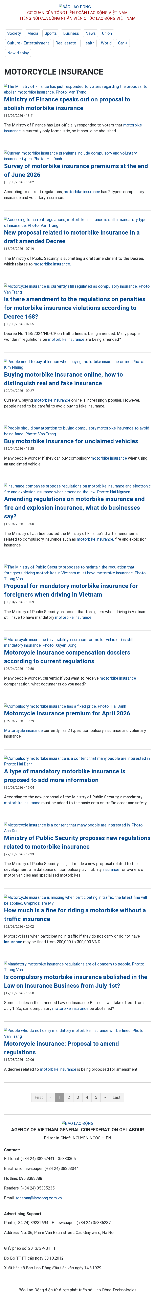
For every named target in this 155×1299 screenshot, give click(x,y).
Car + (123, 43)
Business (71, 33)
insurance (111, 869)
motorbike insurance (82, 191)
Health (88, 43)
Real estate (66, 43)
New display (18, 53)
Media (32, 33)
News (90, 33)
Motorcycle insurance (23, 730)
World (106, 43)
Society (14, 33)
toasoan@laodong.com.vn (39, 1198)
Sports (51, 33)
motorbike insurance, (95, 539)
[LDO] (77, 89)
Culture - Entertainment (28, 43)
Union (107, 33)
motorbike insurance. (52, 264)
